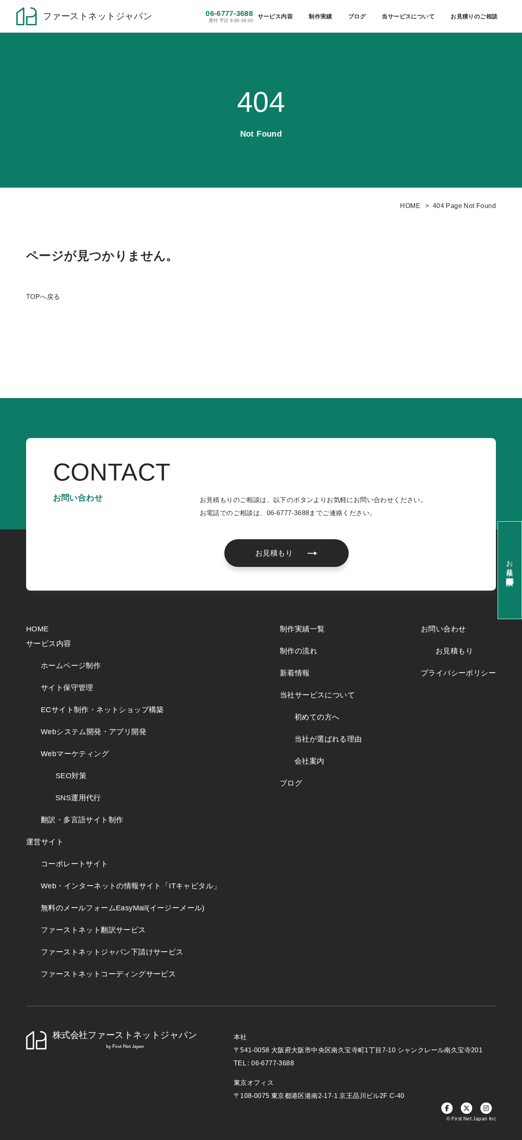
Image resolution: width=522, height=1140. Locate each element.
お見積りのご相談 (474, 16)
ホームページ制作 (71, 666)
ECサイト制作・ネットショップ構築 (102, 710)
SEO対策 (70, 776)
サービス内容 (48, 644)
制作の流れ (298, 651)
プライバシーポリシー (458, 673)
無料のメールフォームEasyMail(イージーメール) (123, 908)
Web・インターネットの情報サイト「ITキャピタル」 (131, 886)
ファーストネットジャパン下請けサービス (112, 952)
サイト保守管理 (67, 688)
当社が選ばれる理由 (328, 739)
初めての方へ (316, 717)
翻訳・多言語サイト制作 (82, 820)
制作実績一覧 (302, 629)
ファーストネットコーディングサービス (108, 974)
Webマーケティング (75, 754)
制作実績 (320, 16)
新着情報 (295, 673)
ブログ (357, 16)
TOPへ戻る (43, 296)
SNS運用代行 (78, 798)
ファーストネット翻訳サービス (93, 930)
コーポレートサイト (74, 864)
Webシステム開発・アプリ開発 (93, 732)
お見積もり (454, 651)
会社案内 (309, 761)
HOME (410, 205)
